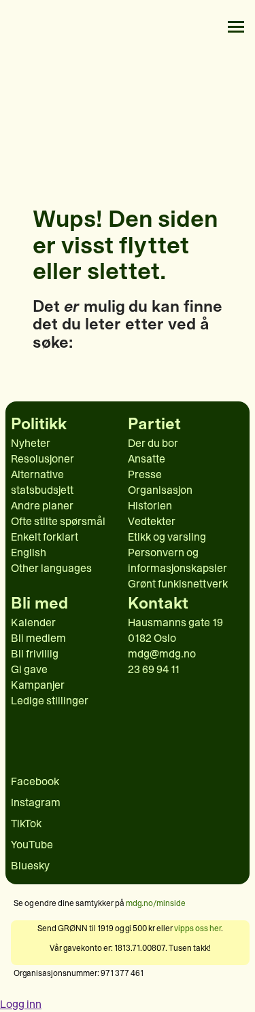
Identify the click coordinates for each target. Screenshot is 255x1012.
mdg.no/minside (156, 903)
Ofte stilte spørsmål (58, 521)
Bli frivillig (34, 654)
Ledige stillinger (49, 700)
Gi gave (29, 669)
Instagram (36, 802)
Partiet (154, 424)
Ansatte (146, 459)
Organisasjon (160, 490)
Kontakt (158, 603)
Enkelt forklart (44, 537)
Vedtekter (151, 521)
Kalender (33, 622)
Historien (150, 506)
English (28, 552)
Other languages (51, 568)
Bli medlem (38, 638)
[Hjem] (22, 26)
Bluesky (30, 866)
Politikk (39, 424)
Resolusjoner (42, 459)
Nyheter (30, 443)
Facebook (35, 781)
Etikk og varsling (167, 537)
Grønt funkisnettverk (178, 584)
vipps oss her (197, 928)
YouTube (32, 844)
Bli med (39, 603)
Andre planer (42, 506)
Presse (145, 474)
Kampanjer (38, 685)
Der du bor (153, 443)
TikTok (26, 823)
